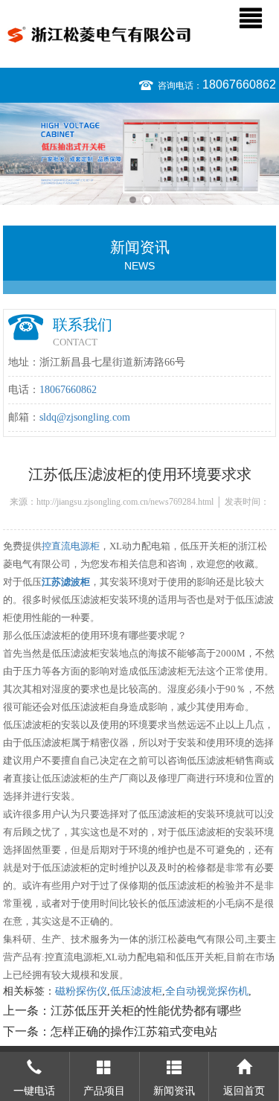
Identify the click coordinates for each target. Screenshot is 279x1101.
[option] (139, 154)
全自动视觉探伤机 (206, 991)
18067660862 (239, 84)
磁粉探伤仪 (81, 991)
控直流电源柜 (71, 546)
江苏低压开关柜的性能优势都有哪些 (146, 1010)
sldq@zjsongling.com (84, 417)
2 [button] (147, 200)
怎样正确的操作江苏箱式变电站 (134, 1031)
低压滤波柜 (136, 991)
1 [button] (132, 200)
